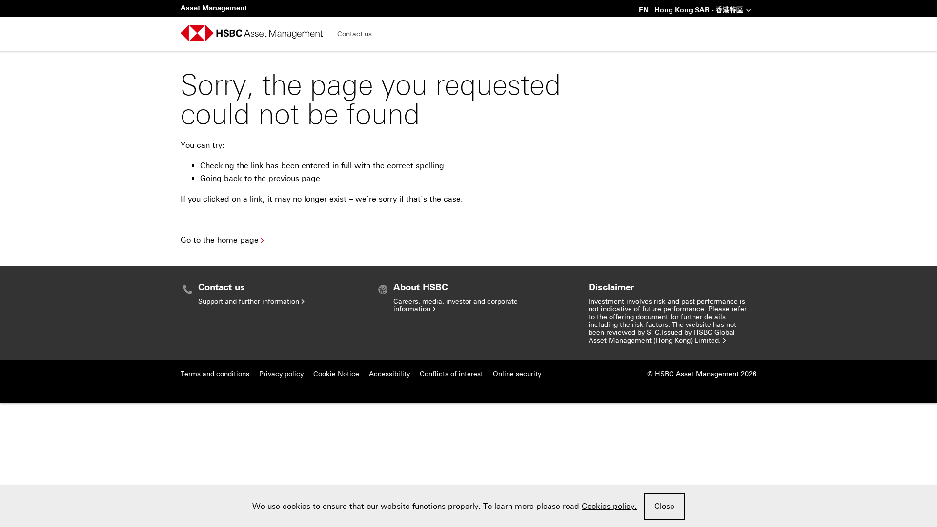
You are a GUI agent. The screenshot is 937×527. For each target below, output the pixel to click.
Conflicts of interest (451, 374)
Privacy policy (281, 374)
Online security (517, 374)
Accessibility (389, 374)
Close (664, 506)
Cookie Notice (336, 374)
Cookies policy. (609, 506)
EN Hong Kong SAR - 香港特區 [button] (691, 10)
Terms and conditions (215, 374)
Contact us (354, 34)
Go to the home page (220, 239)
